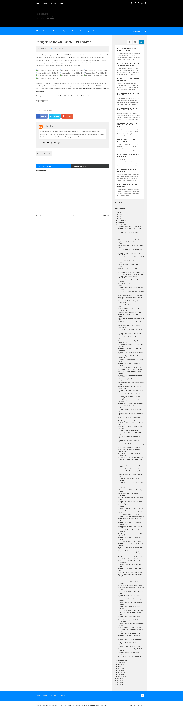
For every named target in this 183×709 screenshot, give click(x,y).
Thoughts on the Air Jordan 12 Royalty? (129, 551)
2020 (118, 678)
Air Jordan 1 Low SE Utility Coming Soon (129, 646)
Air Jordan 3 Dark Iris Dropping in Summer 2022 (131, 633)
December (121, 220)
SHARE (43, 116)
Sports (65, 31)
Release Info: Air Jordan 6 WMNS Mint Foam (130, 295)
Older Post (106, 215)
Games (74, 31)
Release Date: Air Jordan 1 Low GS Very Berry (130, 274)
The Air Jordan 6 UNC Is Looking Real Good (130, 369)
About (45, 3)
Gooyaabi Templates (89, 705)
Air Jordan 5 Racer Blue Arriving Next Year (129, 394)
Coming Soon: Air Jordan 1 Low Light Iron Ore (130, 367)
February (120, 674)
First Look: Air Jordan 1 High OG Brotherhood (130, 457)
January (120, 676)
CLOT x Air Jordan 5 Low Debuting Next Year (130, 312)
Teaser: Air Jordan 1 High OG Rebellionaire (129, 558)
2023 (118, 214)
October (120, 224)
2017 (118, 684)
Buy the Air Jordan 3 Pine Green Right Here (130, 226)
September (121, 660)
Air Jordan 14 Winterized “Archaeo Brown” (69, 96)
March (120, 672)
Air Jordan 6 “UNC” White (65, 55)
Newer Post (39, 215)
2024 (118, 212)
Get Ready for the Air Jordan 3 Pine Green (129, 240)
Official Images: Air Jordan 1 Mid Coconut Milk (130, 403)
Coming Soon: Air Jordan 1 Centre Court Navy (130, 610)
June (119, 666)
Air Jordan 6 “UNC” (75, 57)
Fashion (56, 31)
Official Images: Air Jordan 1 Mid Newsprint (130, 556)
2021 (118, 218)
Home (38, 3)
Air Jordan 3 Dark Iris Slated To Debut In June (130, 469)
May (119, 668)
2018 (118, 682)
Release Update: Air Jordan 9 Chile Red (129, 447)
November (121, 222)
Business (46, 31)
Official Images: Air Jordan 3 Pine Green (129, 421)
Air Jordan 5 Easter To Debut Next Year (129, 430)
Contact (53, 3)
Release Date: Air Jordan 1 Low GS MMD (129, 541)
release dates (87, 88)
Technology (84, 31)
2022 (118, 216)
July (119, 664)
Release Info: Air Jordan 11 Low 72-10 (128, 514)
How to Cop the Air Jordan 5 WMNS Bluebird (130, 585)
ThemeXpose (71, 705)
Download (96, 31)
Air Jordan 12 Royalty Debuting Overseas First (130, 508)
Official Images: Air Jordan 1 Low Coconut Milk (131, 463)
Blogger (105, 705)
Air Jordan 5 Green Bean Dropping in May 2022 (131, 516)
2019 (118, 680)
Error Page (63, 3)
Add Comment (58, 48)
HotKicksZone (42, 14)
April (119, 670)
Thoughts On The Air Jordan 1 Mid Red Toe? (130, 572)
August (120, 662)
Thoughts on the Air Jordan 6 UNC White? (129, 627)
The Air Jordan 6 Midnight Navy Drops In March (131, 272)
